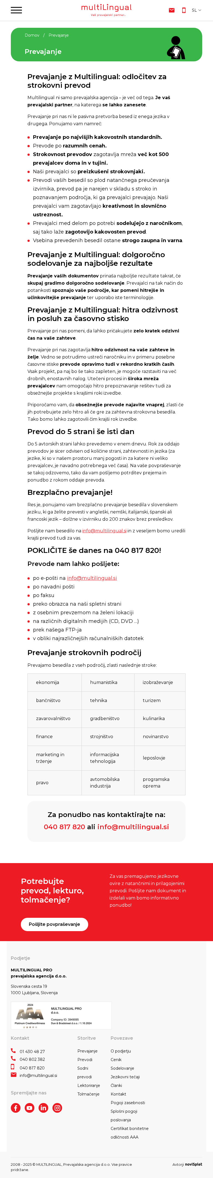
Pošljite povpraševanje (54, 924)
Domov (32, 35)
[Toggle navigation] (16, 10)
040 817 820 (64, 827)
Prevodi (84, 1059)
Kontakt (118, 1094)
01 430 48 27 (32, 1051)
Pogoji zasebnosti (128, 1102)
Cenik (116, 1059)
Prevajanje (87, 1051)
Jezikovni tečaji (125, 1076)
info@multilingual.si (104, 530)
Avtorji (178, 1164)
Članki (116, 1085)
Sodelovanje (122, 1068)
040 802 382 (32, 1059)
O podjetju (121, 1051)
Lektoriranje (88, 1085)
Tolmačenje (88, 1094)
